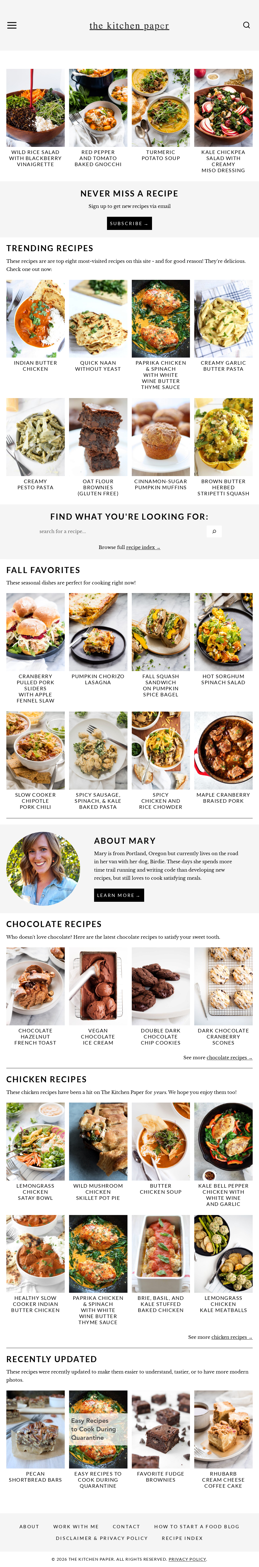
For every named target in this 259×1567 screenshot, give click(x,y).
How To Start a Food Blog (197, 1526)
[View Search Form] (246, 25)
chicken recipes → (232, 1337)
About (29, 1526)
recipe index (140, 547)
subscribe (126, 223)
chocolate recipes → (230, 1058)
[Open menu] (12, 25)
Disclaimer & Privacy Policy (102, 1538)
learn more (116, 895)
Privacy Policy (187, 1559)
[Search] (214, 531)
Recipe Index (182, 1538)
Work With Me (76, 1526)
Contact (127, 1526)
